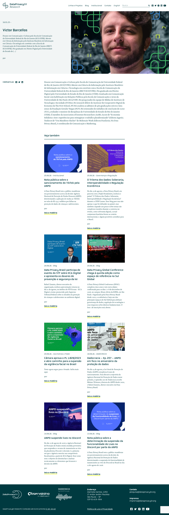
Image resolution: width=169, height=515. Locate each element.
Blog (87, 5)
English (117, 5)
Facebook (152, 5)
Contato (107, 5)
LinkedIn (161, 5)
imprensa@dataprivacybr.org (143, 501)
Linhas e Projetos (75, 5)
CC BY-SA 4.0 (51, 509)
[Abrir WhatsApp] (163, 509)
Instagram (158, 5)
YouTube (164, 5)
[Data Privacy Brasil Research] (15, 5)
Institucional (96, 5)
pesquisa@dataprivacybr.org (143, 492)
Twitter (155, 5)
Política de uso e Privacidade (100, 509)
